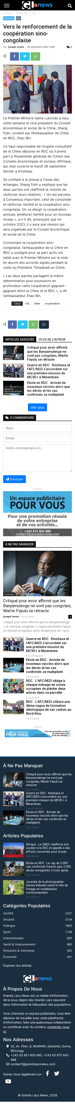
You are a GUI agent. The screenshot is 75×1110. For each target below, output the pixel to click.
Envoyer (16, 479)
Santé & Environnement (13, 390)
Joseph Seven (16, 46)
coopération (52, 303)
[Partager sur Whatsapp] (35, 56)
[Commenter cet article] (44, 324)
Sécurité (9, 373)
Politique (9, 356)
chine (37, 303)
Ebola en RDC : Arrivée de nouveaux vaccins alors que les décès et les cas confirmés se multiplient (47, 666)
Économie (22, 13)
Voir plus (37, 407)
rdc (34, 13)
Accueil (7, 13)
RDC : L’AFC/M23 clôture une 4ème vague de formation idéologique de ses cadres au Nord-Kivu (48, 708)
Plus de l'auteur (52, 339)
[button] (8, 513)
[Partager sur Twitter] (25, 56)
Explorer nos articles (17, 965)
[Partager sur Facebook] (15, 56)
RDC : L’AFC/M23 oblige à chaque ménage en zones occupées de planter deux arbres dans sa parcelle (46, 687)
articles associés (19, 339)
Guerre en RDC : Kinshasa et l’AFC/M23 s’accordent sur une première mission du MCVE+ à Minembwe (47, 645)
